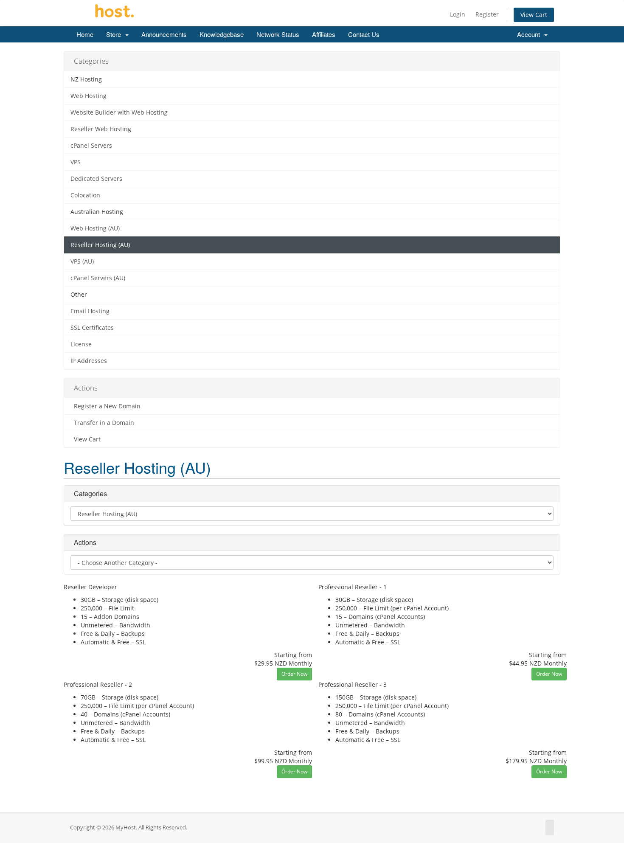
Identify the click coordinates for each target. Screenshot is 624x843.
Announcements (164, 34)
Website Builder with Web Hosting (119, 112)
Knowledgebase (222, 34)
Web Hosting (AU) (95, 228)
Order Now (294, 673)
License (81, 344)
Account (530, 34)
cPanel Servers (91, 145)
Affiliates (323, 34)
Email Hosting (90, 311)
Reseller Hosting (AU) (100, 245)
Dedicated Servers (96, 179)
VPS (75, 162)
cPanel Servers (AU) (97, 278)
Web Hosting (88, 96)
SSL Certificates (92, 328)
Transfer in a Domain (102, 423)
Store (115, 34)
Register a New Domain (105, 406)
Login (457, 14)
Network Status (277, 34)
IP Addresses (88, 361)
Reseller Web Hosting (100, 129)
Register (487, 14)
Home (84, 34)
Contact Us (363, 34)
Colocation (85, 195)
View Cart (533, 15)
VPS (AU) (82, 261)
